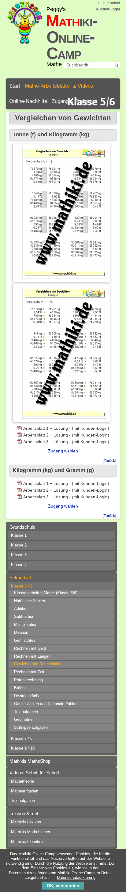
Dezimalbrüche (27, 696)
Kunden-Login (108, 9)
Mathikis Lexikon (26, 822)
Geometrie (23, 719)
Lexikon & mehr (25, 813)
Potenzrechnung (28, 680)
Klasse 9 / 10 (23, 748)
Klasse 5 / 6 (21, 586)
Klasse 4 (19, 565)
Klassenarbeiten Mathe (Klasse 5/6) (45, 593)
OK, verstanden (63, 885)
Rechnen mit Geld (30, 648)
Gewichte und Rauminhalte (37, 664)
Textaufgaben (26, 712)
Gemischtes (24, 640)
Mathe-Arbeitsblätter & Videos (59, 86)
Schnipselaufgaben (31, 727)
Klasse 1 (19, 535)
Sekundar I (20, 577)
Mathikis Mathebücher (30, 832)
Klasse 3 (19, 555)
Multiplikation (25, 624)
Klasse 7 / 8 (21, 738)
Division (21, 632)
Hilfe (102, 3)
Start (14, 86)
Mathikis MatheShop (29, 761)
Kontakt (113, 3)
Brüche (20, 688)
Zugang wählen (63, 450)
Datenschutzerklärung (76, 877)
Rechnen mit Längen (32, 656)
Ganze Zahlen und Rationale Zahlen (45, 704)
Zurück (109, 461)
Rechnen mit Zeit (29, 672)
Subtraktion (24, 616)
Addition (21, 609)
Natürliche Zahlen (29, 601)
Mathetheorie (22, 781)
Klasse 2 (19, 545)
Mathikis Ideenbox (27, 842)
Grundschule (22, 527)
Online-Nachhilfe (28, 101)
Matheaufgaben (24, 791)
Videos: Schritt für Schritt (34, 772)
